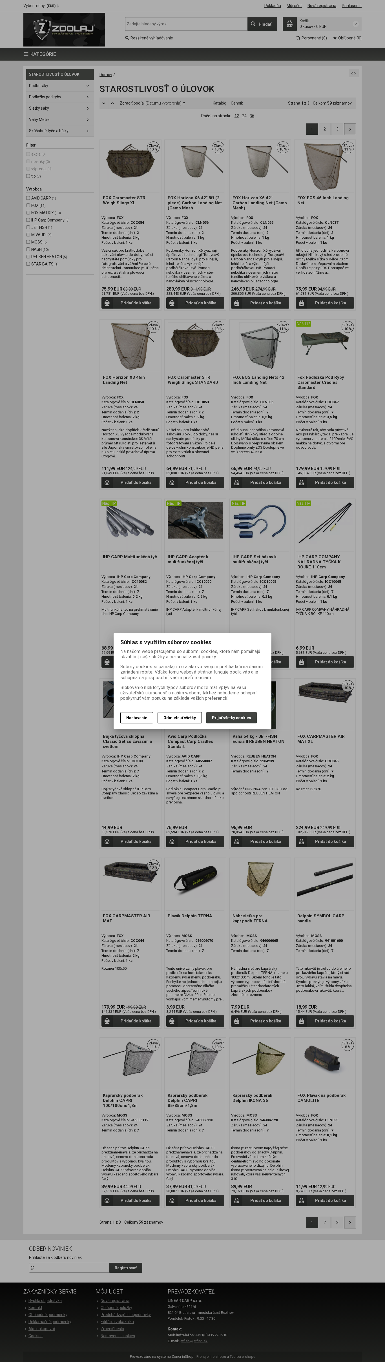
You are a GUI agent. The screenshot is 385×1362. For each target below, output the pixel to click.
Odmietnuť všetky (179, 718)
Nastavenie (136, 718)
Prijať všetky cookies (231, 718)
